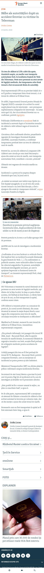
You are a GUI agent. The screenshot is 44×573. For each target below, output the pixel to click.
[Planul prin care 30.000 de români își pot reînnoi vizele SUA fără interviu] (22, 512)
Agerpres (20, 115)
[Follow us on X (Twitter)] (28, 556)
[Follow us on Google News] (23, 556)
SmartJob (8, 469)
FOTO (6, 477)
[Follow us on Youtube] (8, 556)
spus (41, 189)
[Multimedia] (22, 570)
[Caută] (34, 570)
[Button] (38, 34)
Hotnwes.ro (8, 276)
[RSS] (18, 556)
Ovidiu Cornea (6, 26)
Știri (3, 9)
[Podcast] (9, 570)
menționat (28, 121)
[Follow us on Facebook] (3, 556)
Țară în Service (11, 452)
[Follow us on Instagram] (13, 556)
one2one (8, 461)
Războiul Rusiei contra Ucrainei (21, 444)
